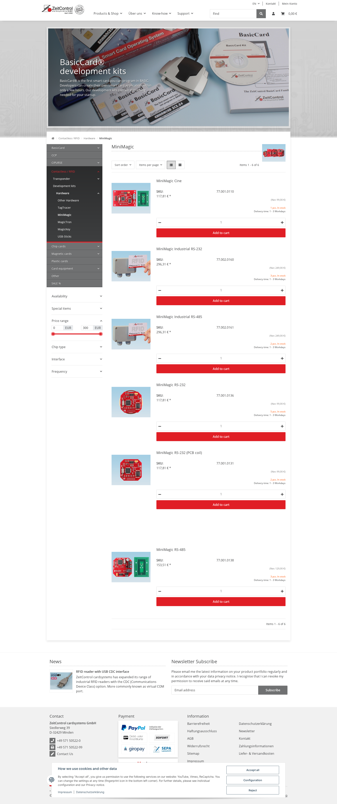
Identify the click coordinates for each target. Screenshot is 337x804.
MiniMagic (64, 215)
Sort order (121, 165)
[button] (273, 14)
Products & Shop (106, 13)
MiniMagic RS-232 (170, 384)
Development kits (64, 186)
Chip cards (58, 246)
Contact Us (65, 754)
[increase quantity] (282, 222)
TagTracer (64, 207)
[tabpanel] (168, 77)
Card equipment (62, 268)
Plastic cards (59, 261)
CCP (54, 155)
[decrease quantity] (160, 222)
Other (55, 276)
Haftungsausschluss (202, 731)
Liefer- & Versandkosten (256, 753)
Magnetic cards (61, 253)
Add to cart (221, 233)
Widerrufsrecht (198, 746)
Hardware (62, 193)
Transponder (61, 179)
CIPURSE (56, 162)
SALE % (56, 283)
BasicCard (58, 148)
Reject (253, 790)
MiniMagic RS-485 (170, 549)
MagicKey (64, 229)
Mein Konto (289, 3)
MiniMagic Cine (169, 180)
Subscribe (273, 690)
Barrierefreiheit (198, 724)
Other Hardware (68, 200)
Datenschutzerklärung (90, 792)
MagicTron (65, 222)
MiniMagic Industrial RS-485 (179, 316)
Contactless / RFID (63, 171)
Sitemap (193, 753)
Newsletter (247, 731)
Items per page (149, 165)
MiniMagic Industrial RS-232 (179, 248)
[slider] (53, 334)
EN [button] (254, 3)
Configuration (252, 780)
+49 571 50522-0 (69, 740)
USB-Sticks (64, 236)
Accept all (252, 770)
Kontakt (271, 3)
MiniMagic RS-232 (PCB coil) (179, 452)
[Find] (261, 13)
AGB (190, 738)
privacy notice (225, 676)
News (55, 661)
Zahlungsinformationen (256, 746)
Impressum (65, 792)
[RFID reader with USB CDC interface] (61, 681)
